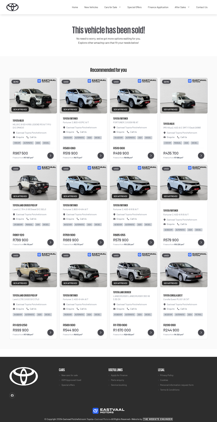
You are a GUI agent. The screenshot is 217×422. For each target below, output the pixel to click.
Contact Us (201, 7)
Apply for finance (119, 375)
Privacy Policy (166, 375)
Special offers (68, 385)
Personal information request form (177, 385)
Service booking (119, 385)
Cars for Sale (110, 7)
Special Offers (134, 7)
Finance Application (158, 7)
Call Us (33, 137)
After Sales (180, 7)
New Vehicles (91, 7)
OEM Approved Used (71, 380)
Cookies (164, 380)
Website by (152, 419)
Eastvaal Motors (102, 419)
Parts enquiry (117, 380)
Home (75, 7)
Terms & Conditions (170, 389)
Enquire (20, 137)
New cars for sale (69, 375)
